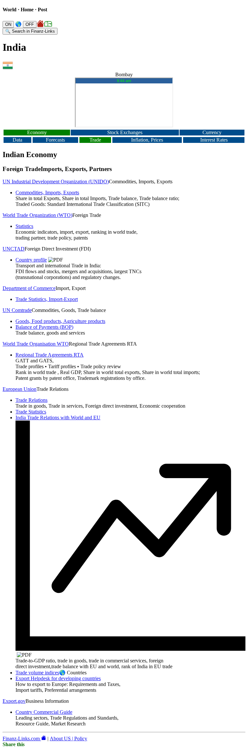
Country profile (31, 259)
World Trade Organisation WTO (36, 344)
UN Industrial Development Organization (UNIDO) (56, 181)
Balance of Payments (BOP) (44, 327)
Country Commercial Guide (44, 712)
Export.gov (14, 701)
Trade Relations (31, 400)
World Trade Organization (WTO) (37, 215)
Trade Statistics (31, 411)
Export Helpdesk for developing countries (58, 678)
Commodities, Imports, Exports (47, 192)
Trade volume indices (37, 672)
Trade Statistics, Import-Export (47, 299)
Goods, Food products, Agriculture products (60, 321)
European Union (19, 389)
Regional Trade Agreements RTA (50, 355)
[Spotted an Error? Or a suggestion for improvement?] (48, 24)
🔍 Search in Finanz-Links (30, 31)
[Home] (41, 24)
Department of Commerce (29, 288)
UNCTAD (14, 249)
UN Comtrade (17, 310)
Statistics (24, 226)
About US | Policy (68, 738)
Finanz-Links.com (22, 738)
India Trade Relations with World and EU (58, 417)
